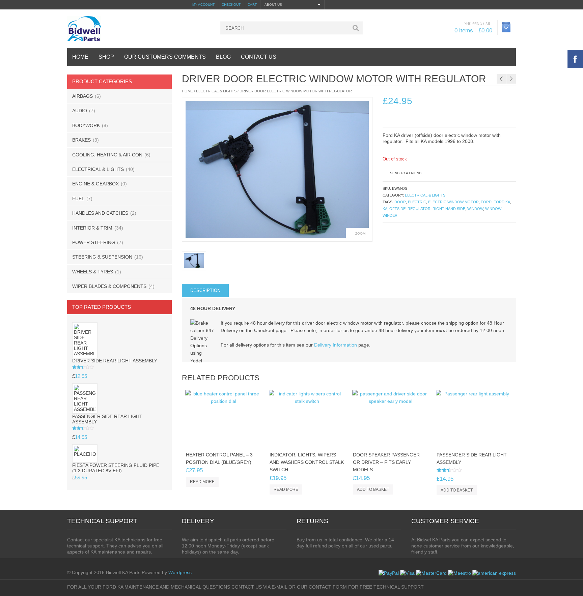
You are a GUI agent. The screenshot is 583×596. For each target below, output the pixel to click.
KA (385, 209)
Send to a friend (405, 173)
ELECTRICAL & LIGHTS (98, 169)
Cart (252, 4)
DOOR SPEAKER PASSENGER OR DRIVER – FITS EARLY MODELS (386, 462)
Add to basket (373, 489)
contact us (258, 57)
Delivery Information (335, 345)
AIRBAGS (82, 96)
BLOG (223, 57)
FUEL (78, 198)
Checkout (231, 4)
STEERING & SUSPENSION (102, 257)
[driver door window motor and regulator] (194, 260)
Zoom (360, 233)
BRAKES (81, 140)
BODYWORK (86, 125)
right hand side (449, 209)
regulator (419, 209)
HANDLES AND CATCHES (100, 213)
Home (187, 91)
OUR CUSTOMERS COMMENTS (165, 57)
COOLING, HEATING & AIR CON (107, 154)
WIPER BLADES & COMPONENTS (109, 286)
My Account (203, 4)
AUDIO (79, 110)
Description (205, 290)
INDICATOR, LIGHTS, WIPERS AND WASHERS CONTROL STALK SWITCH (307, 462)
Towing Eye (536, 70)
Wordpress (180, 572)
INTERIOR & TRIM (92, 228)
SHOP (106, 57)
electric (417, 202)
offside (397, 209)
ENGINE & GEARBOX (95, 183)
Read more (202, 481)
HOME (80, 57)
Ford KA (502, 202)
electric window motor (453, 202)
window (475, 209)
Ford (486, 202)
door (400, 202)
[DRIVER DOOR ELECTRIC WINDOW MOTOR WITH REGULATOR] (277, 169)
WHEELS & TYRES (92, 271)
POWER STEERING (93, 242)
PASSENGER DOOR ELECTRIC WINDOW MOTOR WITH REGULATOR (474, 70)
